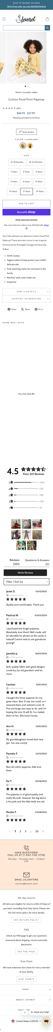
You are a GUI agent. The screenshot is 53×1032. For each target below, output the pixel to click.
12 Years (26, 191)
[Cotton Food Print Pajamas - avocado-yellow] (4, 371)
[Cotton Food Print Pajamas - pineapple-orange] (7, 371)
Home (18, 92)
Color (26, 139)
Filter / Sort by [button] (14, 581)
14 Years (40, 191)
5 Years (14, 181)
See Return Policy (26, 920)
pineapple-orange (30, 146)
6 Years (26, 181)
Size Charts (27, 979)
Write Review (25, 572)
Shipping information (26, 299)
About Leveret (26, 1000)
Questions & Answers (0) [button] (37, 562)
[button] (12, 108)
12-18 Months (17, 162)
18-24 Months (35, 162)
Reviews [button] (14, 562)
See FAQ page (26, 951)
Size (26, 155)
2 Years (14, 171)
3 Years (26, 171)
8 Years (39, 181)
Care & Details (26, 292)
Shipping (16, 118)
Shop (25, 989)
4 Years (39, 171)
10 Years (13, 191)
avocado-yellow (30, 92)
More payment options (26, 219)
